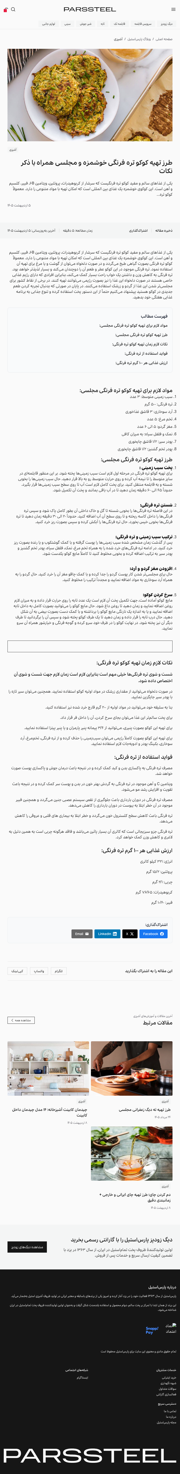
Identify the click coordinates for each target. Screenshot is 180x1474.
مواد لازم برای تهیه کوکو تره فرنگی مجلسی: (133, 325)
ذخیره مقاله (163, 230)
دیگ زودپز (166, 23)
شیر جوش (85, 23)
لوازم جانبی (48, 23)
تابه (103, 23)
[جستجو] (13, 9)
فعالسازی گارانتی (166, 1394)
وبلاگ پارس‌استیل (139, 39)
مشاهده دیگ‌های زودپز (27, 1247)
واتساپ (39, 971)
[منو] (173, 9)
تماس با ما (170, 1411)
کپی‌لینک (17, 971)
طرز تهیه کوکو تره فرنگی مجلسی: (141, 334)
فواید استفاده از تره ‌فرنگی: (146, 353)
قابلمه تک (119, 23)
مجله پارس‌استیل (166, 1422)
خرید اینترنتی (169, 1377)
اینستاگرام (82, 1377)
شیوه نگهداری (168, 1383)
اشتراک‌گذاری (138, 230)
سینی (67, 23)
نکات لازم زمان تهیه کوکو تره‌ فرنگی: (140, 344)
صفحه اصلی (164, 39)
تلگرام (59, 971)
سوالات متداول (167, 1388)
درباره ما (171, 1416)
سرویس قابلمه (143, 23)
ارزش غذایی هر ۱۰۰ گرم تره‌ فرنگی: (142, 362)
